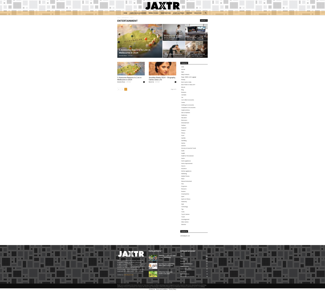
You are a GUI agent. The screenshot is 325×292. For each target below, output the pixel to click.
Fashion (183, 125)
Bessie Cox (151, 82)
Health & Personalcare (187, 156)
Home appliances (186, 161)
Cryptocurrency (185, 110)
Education (197, 13)
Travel (183, 217)
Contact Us (152, 289)
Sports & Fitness (178, 13)
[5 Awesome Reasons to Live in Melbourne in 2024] (139, 43)
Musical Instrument (186, 181)
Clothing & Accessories (187, 105)
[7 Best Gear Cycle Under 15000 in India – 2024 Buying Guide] (153, 258)
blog (182, 89)
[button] (206, 13)
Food (182, 135)
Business (183, 92)
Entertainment (125, 17)
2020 (182, 67)
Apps (182, 72)
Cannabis (183, 95)
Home (125, 13)
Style (182, 204)
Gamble (183, 138)
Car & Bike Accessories (187, 100)
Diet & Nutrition (185, 112)
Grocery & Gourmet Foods (188, 148)
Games (183, 143)
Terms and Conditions (162, 289)
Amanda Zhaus (123, 55)
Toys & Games (185, 214)
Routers (189, 13)
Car (182, 97)
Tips (182, 209)
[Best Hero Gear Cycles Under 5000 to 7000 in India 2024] (153, 266)
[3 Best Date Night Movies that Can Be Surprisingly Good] (196, 49)
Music (183, 178)
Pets (182, 184)
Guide (182, 151)
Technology (184, 206)
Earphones (184, 115)
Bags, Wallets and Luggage (188, 77)
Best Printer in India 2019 (188, 84)
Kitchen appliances (186, 171)
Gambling (183, 140)
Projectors (184, 186)
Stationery (184, 201)
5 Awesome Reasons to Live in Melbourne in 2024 (129, 79)
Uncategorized (185, 219)
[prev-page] (118, 89)
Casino (183, 102)
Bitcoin (183, 87)
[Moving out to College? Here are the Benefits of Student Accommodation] (174, 32)
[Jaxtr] (162, 6)
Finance (183, 130)
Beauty (183, 79)
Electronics (184, 120)
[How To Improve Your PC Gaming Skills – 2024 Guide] (196, 32)
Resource (183, 189)
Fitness (183, 133)
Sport (182, 196)
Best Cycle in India (186, 82)
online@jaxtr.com (128, 275)
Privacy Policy (172, 289)
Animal (183, 69)
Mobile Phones (153, 13)
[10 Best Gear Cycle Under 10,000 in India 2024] (153, 274)
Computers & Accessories (138, 13)
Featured (183, 128)
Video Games (185, 222)
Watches (183, 224)
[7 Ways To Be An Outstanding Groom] (174, 49)
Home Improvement (186, 163)
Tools (182, 212)
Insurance (184, 168)
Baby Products (185, 74)
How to (183, 166)
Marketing (184, 173)
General (183, 145)
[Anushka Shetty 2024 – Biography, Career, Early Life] (162, 68)
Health (183, 153)
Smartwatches (166, 13)
